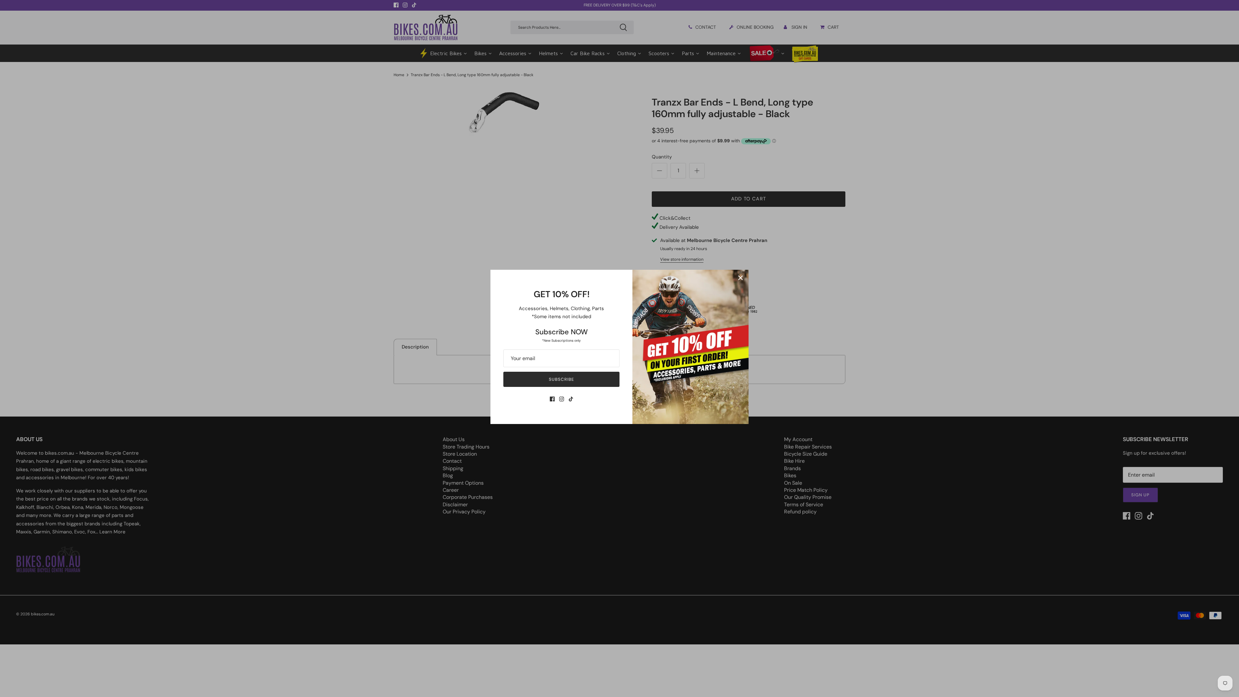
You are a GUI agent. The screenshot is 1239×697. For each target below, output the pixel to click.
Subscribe (561, 379)
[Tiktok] (571, 399)
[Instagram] (561, 399)
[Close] (740, 278)
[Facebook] (552, 399)
